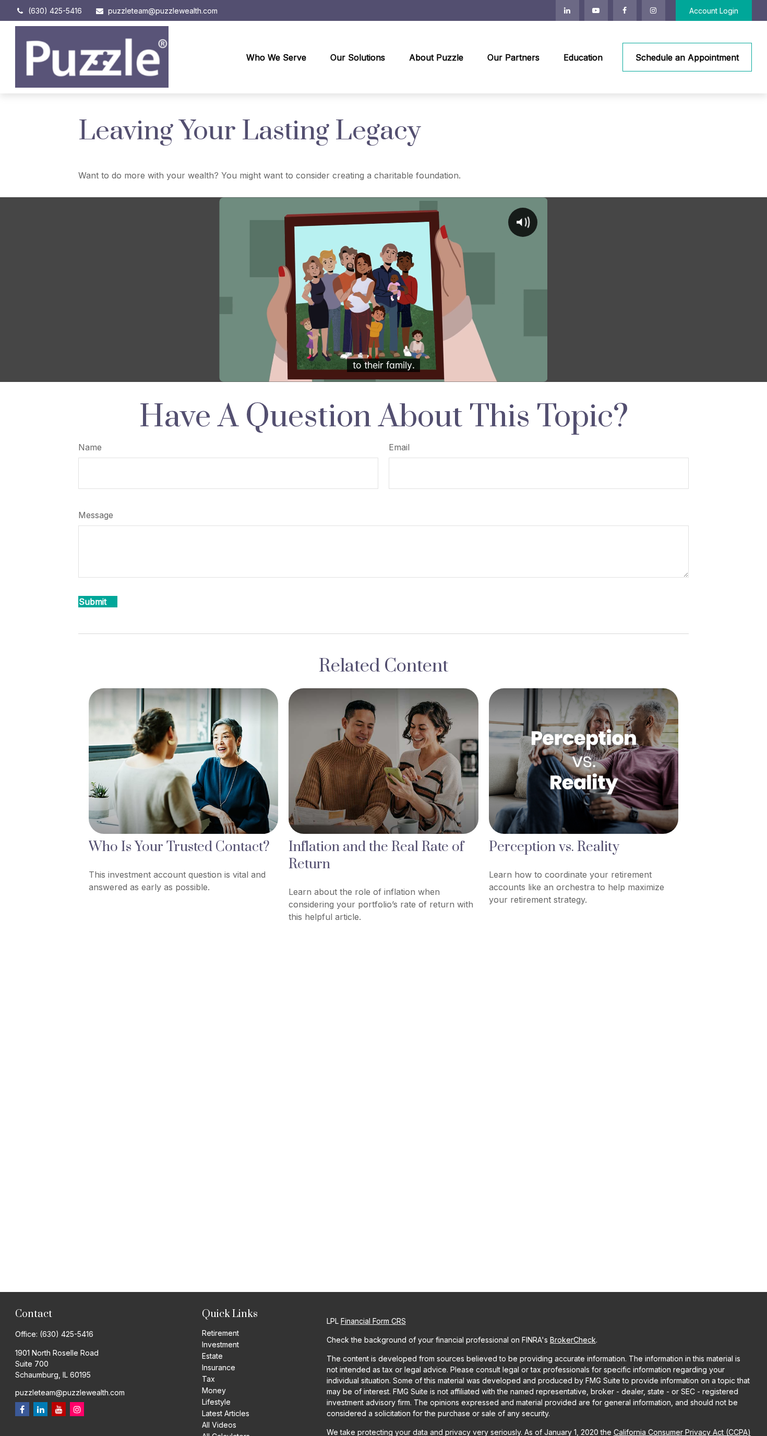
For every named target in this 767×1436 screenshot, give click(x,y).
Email (399, 447)
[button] (276, 57)
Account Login (713, 10)
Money (214, 1390)
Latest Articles (225, 1413)
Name (90, 447)
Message (95, 515)
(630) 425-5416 (55, 10)
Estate (212, 1355)
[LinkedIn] (567, 10)
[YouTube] (596, 10)
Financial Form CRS (373, 1321)
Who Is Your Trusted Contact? (179, 847)
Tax (208, 1378)
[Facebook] (625, 10)
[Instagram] (77, 1409)
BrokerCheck (573, 1339)
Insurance (218, 1367)
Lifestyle (216, 1401)
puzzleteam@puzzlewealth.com (163, 10)
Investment (220, 1344)
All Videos (219, 1424)
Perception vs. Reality (554, 847)
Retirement (220, 1333)
